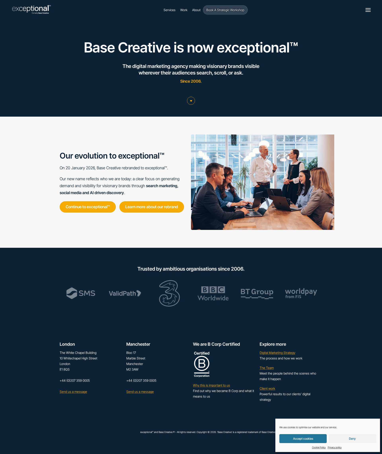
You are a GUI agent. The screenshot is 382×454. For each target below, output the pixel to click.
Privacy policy (335, 447)
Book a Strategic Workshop (225, 10)
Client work (267, 388)
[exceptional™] (31, 10)
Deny (352, 438)
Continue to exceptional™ (88, 206)
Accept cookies (303, 438)
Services (169, 10)
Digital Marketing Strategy (277, 353)
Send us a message (73, 392)
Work (183, 10)
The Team (267, 368)
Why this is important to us (211, 385)
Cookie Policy (319, 447)
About (196, 10)
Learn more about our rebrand (151, 206)
